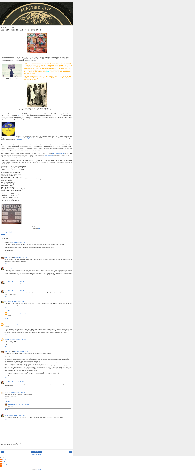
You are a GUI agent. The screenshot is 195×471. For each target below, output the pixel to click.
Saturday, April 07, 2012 (19, 268)
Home (36, 451)
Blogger (39, 469)
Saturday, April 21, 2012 (19, 281)
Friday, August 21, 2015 (23, 404)
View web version (36, 454)
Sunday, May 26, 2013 (19, 381)
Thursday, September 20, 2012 (21, 351)
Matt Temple (5, 461)
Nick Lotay (4, 464)
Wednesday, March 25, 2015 (21, 313)
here (34, 157)
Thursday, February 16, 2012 (18, 242)
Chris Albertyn (8, 257)
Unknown (6, 324)
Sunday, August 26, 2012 (20, 301)
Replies (8, 310)
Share (3, 234)
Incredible (19, 139)
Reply (5, 252)
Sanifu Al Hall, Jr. (8, 268)
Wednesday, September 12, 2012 (18, 324)
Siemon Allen (5, 466)
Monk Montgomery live (58, 153)
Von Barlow (11, 313)
